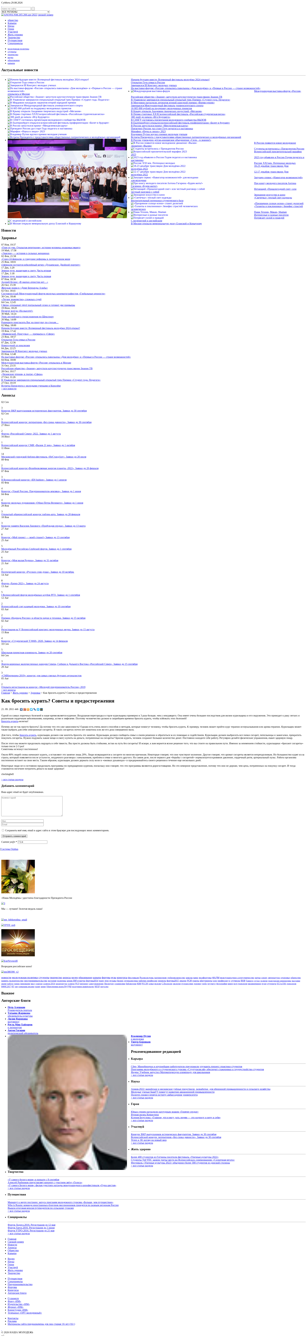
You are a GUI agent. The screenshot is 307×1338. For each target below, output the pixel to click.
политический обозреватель (23, 1032)
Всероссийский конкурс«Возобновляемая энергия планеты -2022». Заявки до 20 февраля (49, 468)
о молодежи (141, 1037)
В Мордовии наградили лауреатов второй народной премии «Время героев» (173, 102)
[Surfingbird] (38, 709)
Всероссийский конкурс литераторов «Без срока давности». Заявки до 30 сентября (46, 422)
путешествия (187, 984)
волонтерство (16, 980)
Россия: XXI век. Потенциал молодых (275, 163)
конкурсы (122, 977)
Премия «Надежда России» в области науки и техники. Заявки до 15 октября (43, 618)
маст (33, 983)
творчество (13, 54)
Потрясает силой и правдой (269, 217)
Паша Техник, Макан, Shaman (270, 212)
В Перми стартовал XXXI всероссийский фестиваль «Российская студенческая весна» (178, 114)
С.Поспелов (167, 983)
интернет (84, 983)
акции (4, 983)
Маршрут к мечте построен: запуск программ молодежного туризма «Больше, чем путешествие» (60, 1202)
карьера (11, 63)
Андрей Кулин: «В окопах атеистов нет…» (24, 282)
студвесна (235, 981)
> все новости (8, 388)
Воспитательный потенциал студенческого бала (157, 200)
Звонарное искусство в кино (269, 194)
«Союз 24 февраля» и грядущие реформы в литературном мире (35, 259)
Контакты (13, 1318)
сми (16, 986)
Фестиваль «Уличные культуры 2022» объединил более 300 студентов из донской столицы (180, 1162)
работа (10, 983)
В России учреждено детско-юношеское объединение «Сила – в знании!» (171, 140)
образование (14, 60)
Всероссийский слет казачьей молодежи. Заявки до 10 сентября (36, 606)
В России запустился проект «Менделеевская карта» (159, 125)
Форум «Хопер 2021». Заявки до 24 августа (25, 583)
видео (10, 57)
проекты (162, 981)
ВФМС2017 (6, 986)
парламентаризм (254, 984)
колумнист (18, 1020)
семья (151, 983)
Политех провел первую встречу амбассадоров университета (164, 1094)
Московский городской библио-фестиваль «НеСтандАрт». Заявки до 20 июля (43, 456)
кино (195, 977)
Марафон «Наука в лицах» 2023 (148, 131)
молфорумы (205, 977)
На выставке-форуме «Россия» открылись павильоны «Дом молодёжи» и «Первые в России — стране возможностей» (195, 88)
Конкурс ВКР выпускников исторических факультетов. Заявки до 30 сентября (44, 410)
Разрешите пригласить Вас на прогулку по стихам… (30, 322)
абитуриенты (206, 981)
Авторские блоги (17, 1293)
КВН (139, 983)
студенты (12, 52)
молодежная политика (18, 49)
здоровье (285, 977)
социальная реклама (26, 986)
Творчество (14, 37)
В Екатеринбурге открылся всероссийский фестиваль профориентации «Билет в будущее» (180, 122)
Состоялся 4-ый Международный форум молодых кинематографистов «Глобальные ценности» (53, 293)
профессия (223, 981)
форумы (106, 977)
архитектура (61, 983)
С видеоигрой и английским (146, 220)
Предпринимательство (20, 1284)
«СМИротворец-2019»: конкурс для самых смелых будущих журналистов (41, 675)
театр (101, 980)
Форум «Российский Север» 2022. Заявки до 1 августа (31, 433)
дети (106, 980)
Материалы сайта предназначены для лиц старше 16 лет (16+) (41, 1324)
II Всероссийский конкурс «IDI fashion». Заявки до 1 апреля (34, 479)
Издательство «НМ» (19, 1304)
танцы (17, 983)
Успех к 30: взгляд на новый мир (149, 1140)
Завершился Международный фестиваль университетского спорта (167, 105)
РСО (77, 983)
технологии (242, 984)
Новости (12, 1244)
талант (37, 986)
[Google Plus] (24, 709)
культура (81, 980)
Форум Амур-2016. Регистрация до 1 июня (31, 1227)
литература (274, 977)
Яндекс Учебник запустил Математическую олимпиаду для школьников (170, 1072)
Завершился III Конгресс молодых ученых (154, 85)
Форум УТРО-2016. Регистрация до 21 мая (31, 1230)
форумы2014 (92, 980)
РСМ (189, 981)
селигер (71, 983)
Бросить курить (9, 721)
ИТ (13, 986)
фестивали (133, 977)
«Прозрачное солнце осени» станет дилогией (278, 203)
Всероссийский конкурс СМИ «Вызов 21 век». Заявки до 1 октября (38, 445)
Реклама (12, 1321)
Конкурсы (13, 1290)
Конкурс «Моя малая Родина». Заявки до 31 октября (29, 560)
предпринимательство (35, 980)
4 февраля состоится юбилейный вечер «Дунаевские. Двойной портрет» (40, 264)
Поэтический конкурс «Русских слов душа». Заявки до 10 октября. (37, 572)
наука (258, 977)
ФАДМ (215, 977)
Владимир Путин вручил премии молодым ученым (159, 134)
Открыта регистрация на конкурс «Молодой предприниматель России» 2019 (43, 687)
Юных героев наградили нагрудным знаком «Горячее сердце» (165, 1111)
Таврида (249, 981)
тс (229, 981)
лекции (182, 981)
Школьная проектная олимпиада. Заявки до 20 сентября (31, 652)
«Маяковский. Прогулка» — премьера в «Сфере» (28, 334)
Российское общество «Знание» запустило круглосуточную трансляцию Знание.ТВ (176, 96)
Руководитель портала (20, 1009)
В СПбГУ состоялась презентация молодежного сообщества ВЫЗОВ (168, 120)
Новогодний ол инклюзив (15, 345)
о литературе (20, 1026)
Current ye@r (9, 842)
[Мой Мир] (41, 709)
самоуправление (96, 983)
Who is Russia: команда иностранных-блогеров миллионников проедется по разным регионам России (63, 1205)
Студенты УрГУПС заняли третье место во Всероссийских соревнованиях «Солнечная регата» (183, 1160)
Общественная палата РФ (56, 986)
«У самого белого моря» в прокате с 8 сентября (33, 1179)
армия (43, 986)
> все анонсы (8, 690)
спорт (264, 977)
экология (177, 984)
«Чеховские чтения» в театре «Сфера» (22, 374)
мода (235, 984)
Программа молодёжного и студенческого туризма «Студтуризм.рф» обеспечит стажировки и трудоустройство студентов (197, 1069)
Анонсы (12, 1247)
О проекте (13, 1298)
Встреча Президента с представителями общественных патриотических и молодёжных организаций (186, 137)
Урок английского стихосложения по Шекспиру (27, 316)
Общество (13, 1250)
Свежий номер (16, 1241)
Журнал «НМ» (16, 1307)
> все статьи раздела (12, 779)
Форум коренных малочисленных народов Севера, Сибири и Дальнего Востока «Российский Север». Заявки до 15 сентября (69, 664)
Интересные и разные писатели (271, 215)
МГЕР (97, 986)
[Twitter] (31, 709)
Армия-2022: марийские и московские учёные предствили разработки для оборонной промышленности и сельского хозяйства (200, 1089)
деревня (197, 984)
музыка (112, 980)
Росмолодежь (147, 977)
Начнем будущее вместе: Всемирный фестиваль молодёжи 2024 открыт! (170, 79)
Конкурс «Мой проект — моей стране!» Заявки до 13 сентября (35, 537)
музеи (264, 984)
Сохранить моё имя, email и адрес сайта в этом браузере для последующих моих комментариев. (57, 830)
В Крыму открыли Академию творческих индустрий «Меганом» (166, 111)
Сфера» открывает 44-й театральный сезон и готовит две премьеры (38, 305)
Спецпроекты (15, 43)
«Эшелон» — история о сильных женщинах (25, 253)
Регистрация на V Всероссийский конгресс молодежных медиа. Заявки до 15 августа (47, 629)
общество (13, 20)
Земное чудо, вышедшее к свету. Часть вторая (26, 270)
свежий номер (45, 14)
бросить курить (28, 735)
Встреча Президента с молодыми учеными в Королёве (31, 385)
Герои (11, 29)
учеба (204, 984)
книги (230, 984)
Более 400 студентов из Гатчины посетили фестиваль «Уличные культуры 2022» (175, 1157)
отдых (257, 981)
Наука (11, 26)
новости (6, 977)
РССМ (145, 983)
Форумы (12, 1287)
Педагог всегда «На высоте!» (17, 311)
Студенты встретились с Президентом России (279, 148)
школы (189, 977)
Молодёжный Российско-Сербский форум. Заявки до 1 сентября (36, 549)
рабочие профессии (148, 981)
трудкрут (211, 984)
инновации (25, 983)
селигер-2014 (49, 983)
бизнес (120, 980)
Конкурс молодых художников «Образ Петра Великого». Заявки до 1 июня (42, 502)
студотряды (271, 984)
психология (291, 984)
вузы (113, 977)
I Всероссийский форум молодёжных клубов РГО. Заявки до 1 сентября (40, 595)
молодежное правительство (83, 986)
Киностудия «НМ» (18, 1310)
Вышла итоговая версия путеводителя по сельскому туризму (41, 1208)
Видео (11, 1258)
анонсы (67, 977)
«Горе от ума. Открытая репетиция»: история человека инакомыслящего (40, 247)
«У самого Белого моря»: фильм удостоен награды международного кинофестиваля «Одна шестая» (62, 1185)
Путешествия (15, 40)
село (215, 981)
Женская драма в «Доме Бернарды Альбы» (24, 287)
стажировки (119, 983)
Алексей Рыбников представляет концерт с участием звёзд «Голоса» (45, 1182)
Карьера (12, 23)
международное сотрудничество (237, 977)
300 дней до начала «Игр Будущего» (150, 117)
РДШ (69, 986)
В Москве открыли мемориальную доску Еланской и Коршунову (166, 223)
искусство (104, 986)
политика (61, 980)
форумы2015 (173, 981)
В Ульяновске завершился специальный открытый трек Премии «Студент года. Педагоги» (180, 99)
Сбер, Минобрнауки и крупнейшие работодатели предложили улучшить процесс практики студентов (186, 1066)
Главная (5, 692)
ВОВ (243, 981)
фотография (221, 984)
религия (264, 981)
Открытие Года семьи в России (148, 82)
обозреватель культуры (20, 1014)
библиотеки (131, 983)
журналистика (131, 980)
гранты (195, 981)
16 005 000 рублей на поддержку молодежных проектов (161, 108)
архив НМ (72, 980)
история (52, 980)
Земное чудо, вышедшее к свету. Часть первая (26, 276)
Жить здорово (15, 34)
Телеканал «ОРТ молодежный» (25, 1312)
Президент (109, 983)
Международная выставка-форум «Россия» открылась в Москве (36, 362)
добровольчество (176, 977)
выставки (296, 981)
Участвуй (13, 31)
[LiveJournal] (34, 709)
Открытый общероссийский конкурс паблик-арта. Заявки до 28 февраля (40, 514)
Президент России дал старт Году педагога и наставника (162, 128)
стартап (39, 983)
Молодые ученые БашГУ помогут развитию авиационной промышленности (173, 1092)
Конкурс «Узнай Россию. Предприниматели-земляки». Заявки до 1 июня (41, 491)
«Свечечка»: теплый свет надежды (273, 197)
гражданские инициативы (279, 981)
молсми (157, 983)
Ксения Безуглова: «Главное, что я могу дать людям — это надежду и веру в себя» (176, 1117)
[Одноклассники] (28, 709)
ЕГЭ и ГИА (281, 984)
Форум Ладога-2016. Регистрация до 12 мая (31, 1224)
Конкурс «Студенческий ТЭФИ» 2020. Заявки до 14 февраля (34, 641)
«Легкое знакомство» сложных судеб (21, 299)
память (5, 980)
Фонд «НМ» (14, 1301)
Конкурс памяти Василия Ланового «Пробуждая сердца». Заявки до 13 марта (43, 525)
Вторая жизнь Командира (145, 1114)
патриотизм (160, 977)
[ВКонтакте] (21, 709)
